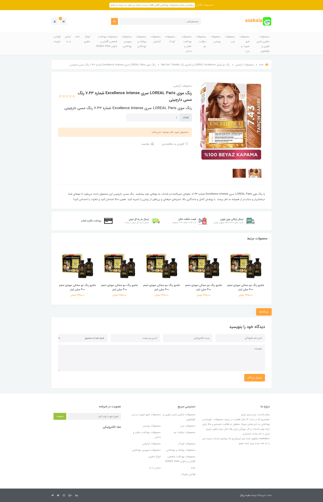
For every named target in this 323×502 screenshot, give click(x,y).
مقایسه (145, 144)
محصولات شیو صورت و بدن (244, 44)
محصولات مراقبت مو (201, 41)
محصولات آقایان (204, 5)
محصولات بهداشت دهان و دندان (187, 44)
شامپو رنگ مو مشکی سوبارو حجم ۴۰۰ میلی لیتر (245, 287)
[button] (63, 21)
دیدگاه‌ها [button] (263, 312)
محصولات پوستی (215, 39)
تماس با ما (68, 39)
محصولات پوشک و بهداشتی (141, 41)
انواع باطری (87, 39)
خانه (77, 37)
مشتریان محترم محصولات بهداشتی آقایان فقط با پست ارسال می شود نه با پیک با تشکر (152, 5)
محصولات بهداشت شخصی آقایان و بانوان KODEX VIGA (106, 41)
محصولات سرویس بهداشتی (127, 41)
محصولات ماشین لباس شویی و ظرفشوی (263, 44)
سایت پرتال (245, 495)
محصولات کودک (170, 39)
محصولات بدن (230, 39)
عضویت (60, 416)
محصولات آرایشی (156, 39)
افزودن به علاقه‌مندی (173, 144)
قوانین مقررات (56, 39)
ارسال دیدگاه (255, 378)
